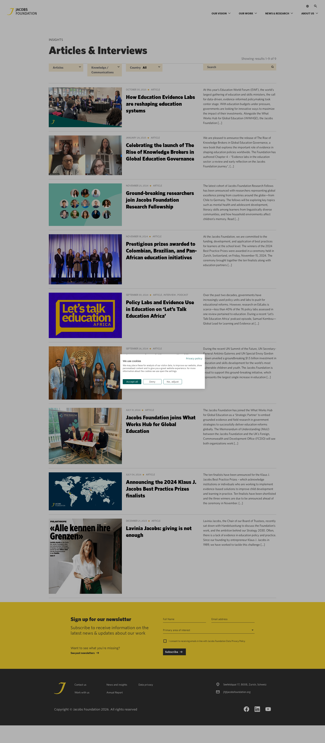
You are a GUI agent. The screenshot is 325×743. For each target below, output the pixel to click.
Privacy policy (194, 358)
